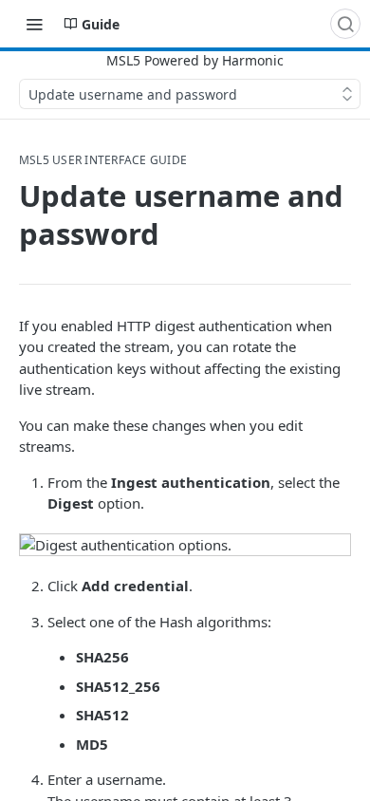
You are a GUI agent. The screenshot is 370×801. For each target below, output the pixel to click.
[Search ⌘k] (345, 24)
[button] (185, 545)
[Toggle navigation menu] (34, 24)
